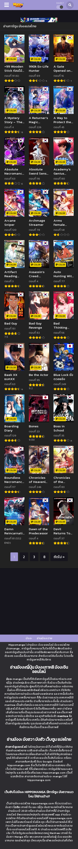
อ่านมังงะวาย (44, 638)
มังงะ (29, 638)
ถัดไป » (59, 556)
